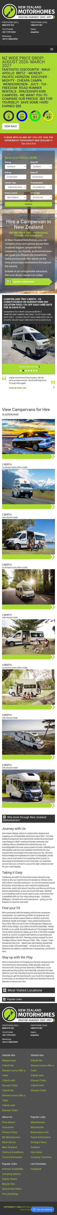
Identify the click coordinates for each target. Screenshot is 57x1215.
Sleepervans (10, 414)
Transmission (37, 183)
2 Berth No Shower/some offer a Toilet (13, 1070)
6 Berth (7, 765)
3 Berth (7, 564)
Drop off (34, 162)
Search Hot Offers (28, 367)
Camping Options (11, 1173)
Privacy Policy (9, 1132)
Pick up (8, 162)
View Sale (10, 126)
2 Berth (7, 464)
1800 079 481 (36, 25)
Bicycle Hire (8, 1183)
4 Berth (7, 664)
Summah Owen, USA (17, 388)
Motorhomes (38, 1122)
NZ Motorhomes (11, 1137)
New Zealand (9, 1147)
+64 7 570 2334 (8, 32)
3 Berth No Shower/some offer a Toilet (13, 1095)
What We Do (9, 1142)
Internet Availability (12, 1168)
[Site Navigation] (52, 49)
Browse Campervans (23, 282)
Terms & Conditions (13, 1152)
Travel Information (12, 1157)
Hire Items (36, 1152)
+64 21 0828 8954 (10, 39)
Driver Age (35, 193)
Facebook (36, 1168)
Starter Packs (9, 1178)
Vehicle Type (10, 183)
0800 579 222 (8, 25)
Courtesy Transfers (41, 1157)
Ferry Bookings (10, 1193)
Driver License (11, 193)
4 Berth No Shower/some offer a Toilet (42, 1065)
